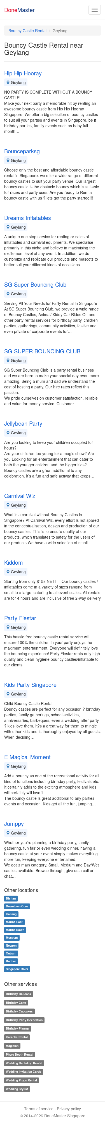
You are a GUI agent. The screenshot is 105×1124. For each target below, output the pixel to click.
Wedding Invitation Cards (23, 1072)
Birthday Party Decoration (24, 1020)
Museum (12, 938)
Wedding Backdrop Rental (24, 1063)
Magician (12, 1046)
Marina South (15, 930)
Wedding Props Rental (21, 1080)
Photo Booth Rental (19, 1054)
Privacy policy (69, 1108)
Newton (11, 946)
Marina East (14, 922)
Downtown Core (17, 906)
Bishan (11, 898)
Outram (11, 953)
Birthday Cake (16, 1002)
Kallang (11, 914)
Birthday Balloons (18, 994)
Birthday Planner (17, 1028)
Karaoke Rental (17, 1037)
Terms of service (38, 1108)
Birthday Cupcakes (19, 1011)
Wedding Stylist (17, 1089)
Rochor (11, 961)
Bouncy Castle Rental (27, 30)
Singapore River (17, 969)
